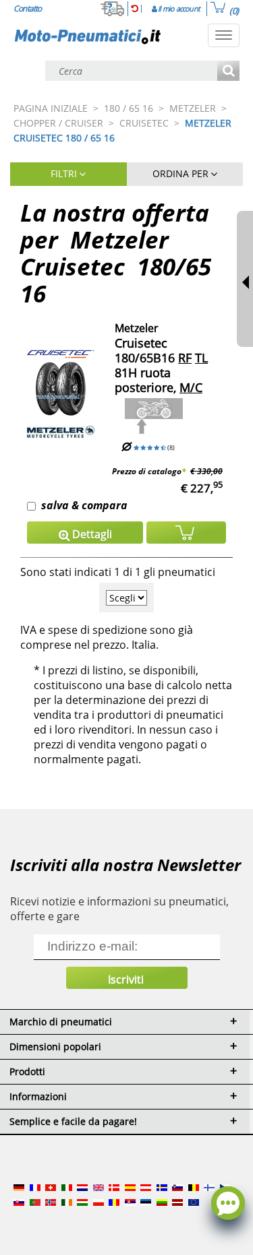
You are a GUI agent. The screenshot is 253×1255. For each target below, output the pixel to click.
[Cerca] (228, 72)
